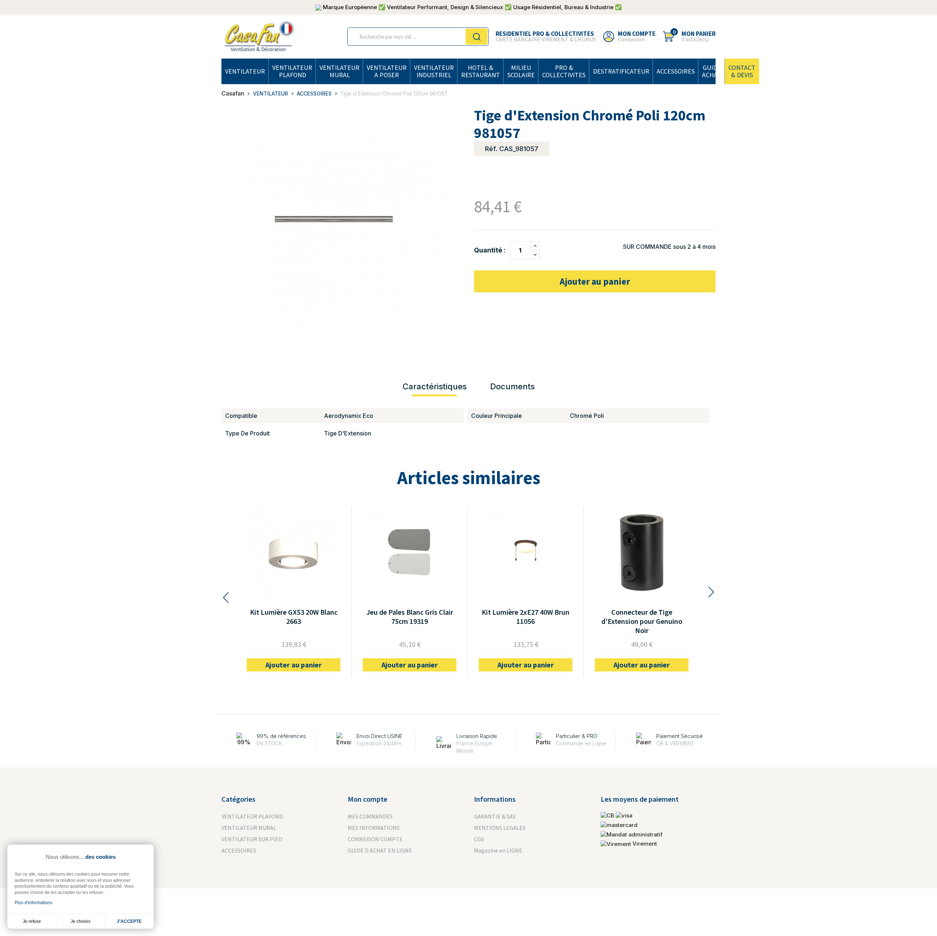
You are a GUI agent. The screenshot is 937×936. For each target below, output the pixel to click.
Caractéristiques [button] (435, 386)
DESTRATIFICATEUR (621, 71)
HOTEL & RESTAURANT (480, 71)
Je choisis (80, 921)
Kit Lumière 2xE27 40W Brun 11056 (526, 616)
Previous (225, 597)
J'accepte (129, 921)
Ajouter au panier (595, 281)
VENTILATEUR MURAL (339, 71)
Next (712, 592)
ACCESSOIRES (676, 71)
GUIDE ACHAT (711, 71)
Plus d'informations (33, 902)
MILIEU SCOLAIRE (521, 71)
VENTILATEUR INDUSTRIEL (434, 71)
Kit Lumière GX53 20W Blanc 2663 (293, 616)
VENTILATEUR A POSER (387, 71)
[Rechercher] (477, 37)
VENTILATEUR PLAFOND (292, 71)
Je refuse (32, 921)
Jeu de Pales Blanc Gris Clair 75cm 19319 (409, 616)
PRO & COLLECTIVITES (564, 71)
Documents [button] (512, 386)
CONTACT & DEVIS (741, 71)
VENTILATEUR (245, 71)
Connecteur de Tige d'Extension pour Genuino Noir (641, 621)
